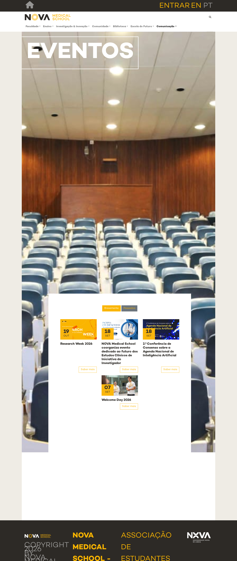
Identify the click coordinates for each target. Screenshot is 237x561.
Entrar (174, 6)
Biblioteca (119, 26)
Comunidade (100, 26)
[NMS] (47, 17)
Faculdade (32, 26)
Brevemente (111, 308)
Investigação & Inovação (72, 26)
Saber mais (88, 369)
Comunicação (165, 26)
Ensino (47, 26)
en (196, 6)
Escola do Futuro (141, 26)
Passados (129, 308)
